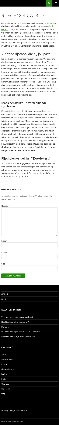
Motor (4, 379)
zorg (3, 393)
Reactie (5, 205)
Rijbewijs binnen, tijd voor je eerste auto (18, 336)
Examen (4, 364)
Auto (3, 354)
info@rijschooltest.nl (18, 410)
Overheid (5, 384)
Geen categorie (7, 369)
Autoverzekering (8, 359)
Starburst (5, 327)
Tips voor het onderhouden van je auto (17, 317)
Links (3, 299)
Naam (4, 240)
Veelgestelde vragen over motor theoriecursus (20, 332)
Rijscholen (5, 389)
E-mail (4, 252)
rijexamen (50, 23)
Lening (4, 374)
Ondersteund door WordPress (12, 422)
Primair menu (55, 3)
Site (3, 263)
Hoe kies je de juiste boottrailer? (15, 322)
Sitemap (4, 294)
